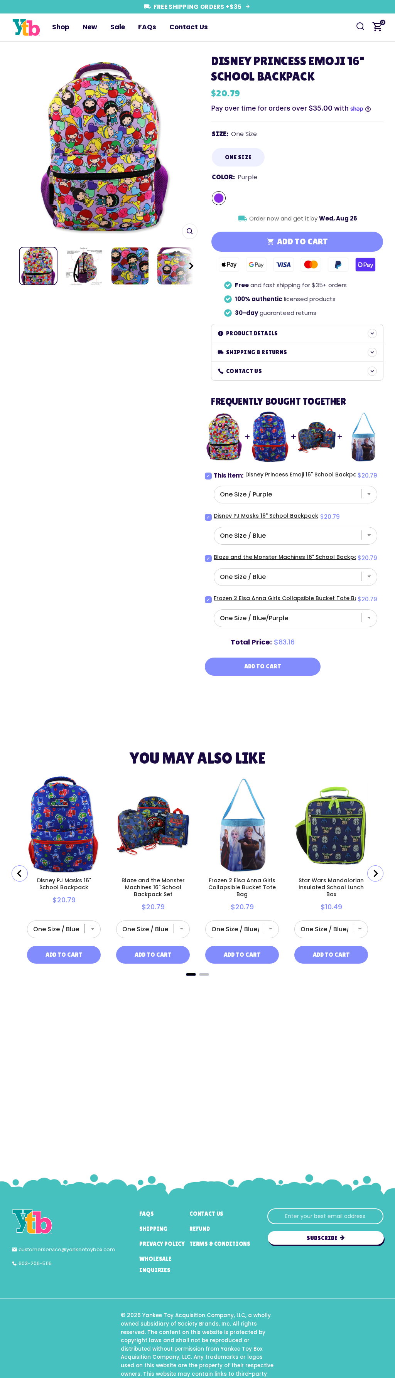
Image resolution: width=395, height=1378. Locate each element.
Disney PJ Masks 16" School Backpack (266, 516)
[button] (184, 266)
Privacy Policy (162, 1243)
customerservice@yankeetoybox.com (67, 1249)
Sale (117, 27)
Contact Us (188, 27)
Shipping (153, 1228)
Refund (199, 1228)
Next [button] (189, 146)
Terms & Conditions (219, 1243)
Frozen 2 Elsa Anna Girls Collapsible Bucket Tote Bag (288, 598)
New (90, 27)
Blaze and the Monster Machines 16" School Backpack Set (294, 557)
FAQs (147, 27)
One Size (238, 157)
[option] (105, 146)
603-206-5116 (35, 1263)
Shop (60, 27)
